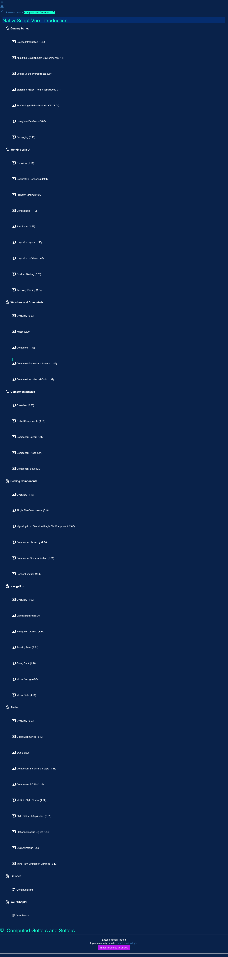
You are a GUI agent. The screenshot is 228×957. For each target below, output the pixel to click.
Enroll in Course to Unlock (114, 947)
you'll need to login (127, 943)
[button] (2, 3)
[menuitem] (2, 7)
